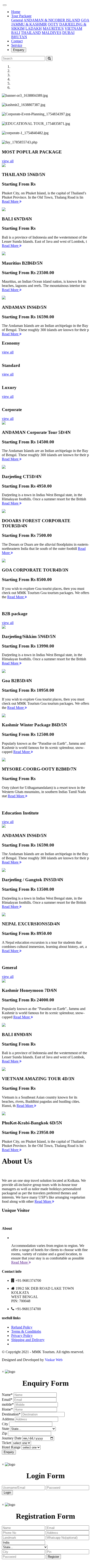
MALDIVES (51, 33)
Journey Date (11, 1438)
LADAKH (33, 28)
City (5, 1424)
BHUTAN (19, 37)
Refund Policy (21, 1327)
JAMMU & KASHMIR (29, 24)
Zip (4, 1433)
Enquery (18, 50)
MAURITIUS (53, 28)
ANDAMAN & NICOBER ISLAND (52, 20)
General (17, 20)
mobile (7, 1404)
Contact (17, 41)
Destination (10, 1414)
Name (6, 1395)
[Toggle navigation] (5, 5)
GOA (85, 20)
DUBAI (68, 33)
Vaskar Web (54, 1360)
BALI (15, 33)
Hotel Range (11, 1447)
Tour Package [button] (21, 16)
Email (6, 1400)
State (5, 1429)
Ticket (6, 1443)
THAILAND (31, 33)
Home (15, 12)
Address (8, 1419)
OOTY (53, 24)
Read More (10, 201)
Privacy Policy (22, 1336)
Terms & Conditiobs (26, 1331)
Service (16, 45)
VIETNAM (73, 28)
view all (8, 161)
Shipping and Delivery (28, 1340)
